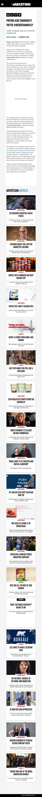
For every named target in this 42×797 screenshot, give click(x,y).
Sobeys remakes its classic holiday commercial (21, 432)
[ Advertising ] (21, 210)
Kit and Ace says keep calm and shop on (21, 494)
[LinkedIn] (8, 15)
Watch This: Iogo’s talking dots (21, 306)
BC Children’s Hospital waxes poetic (21, 214)
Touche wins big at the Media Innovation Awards (21, 773)
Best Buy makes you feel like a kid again (21, 370)
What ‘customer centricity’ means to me (21, 606)
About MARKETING (28, 795)
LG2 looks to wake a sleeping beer (21, 649)
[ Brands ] (21, 272)
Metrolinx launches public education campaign (21, 556)
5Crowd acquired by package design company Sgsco (21, 742)
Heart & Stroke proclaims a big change (21, 339)
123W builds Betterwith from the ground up (21, 401)
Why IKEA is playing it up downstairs (21, 525)
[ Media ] (21, 768)
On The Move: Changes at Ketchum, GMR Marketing (21, 680)
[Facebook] (15, 15)
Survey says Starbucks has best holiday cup (21, 276)
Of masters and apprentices (21, 709)
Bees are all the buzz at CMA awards (21, 587)
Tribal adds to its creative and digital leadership (21, 463)
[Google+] (12, 15)
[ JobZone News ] (21, 458)
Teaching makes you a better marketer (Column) (21, 245)
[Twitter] (19, 15)
